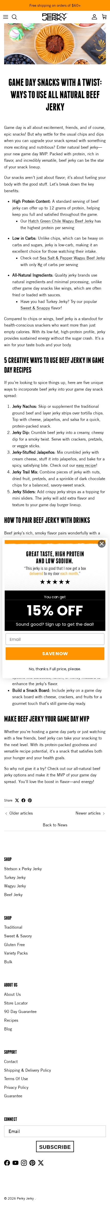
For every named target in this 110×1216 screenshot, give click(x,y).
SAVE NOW (55, 653)
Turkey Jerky (15, 877)
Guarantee (13, 1095)
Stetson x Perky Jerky (23, 868)
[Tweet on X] (17, 800)
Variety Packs (16, 953)
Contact (11, 1061)
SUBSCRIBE (55, 1147)
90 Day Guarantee (20, 1011)
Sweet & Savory (18, 935)
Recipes (11, 1020)
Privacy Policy (16, 1087)
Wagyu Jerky (15, 885)
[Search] (17, 17)
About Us (12, 994)
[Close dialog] (102, 544)
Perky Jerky (26, 1198)
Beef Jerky (13, 894)
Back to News (55, 824)
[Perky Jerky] (55, 17)
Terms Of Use (16, 1078)
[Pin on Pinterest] (30, 800)
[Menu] (5, 17)
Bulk (8, 961)
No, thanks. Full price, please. (55, 669)
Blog (8, 1028)
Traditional (13, 927)
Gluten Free (14, 944)
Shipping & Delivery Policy (27, 1070)
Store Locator (16, 1003)
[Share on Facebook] (23, 800)
